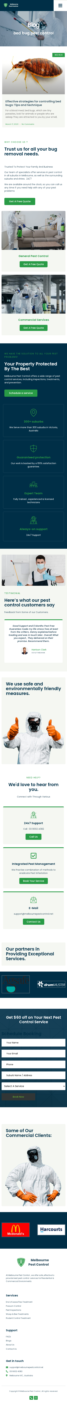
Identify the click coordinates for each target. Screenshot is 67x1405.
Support (11, 1330)
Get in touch (15, 1361)
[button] (60, 5)
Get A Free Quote (33, 264)
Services (12, 1295)
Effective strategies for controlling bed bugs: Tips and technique (33, 103)
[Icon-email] (36, 1398)
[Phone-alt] (31, 1398)
